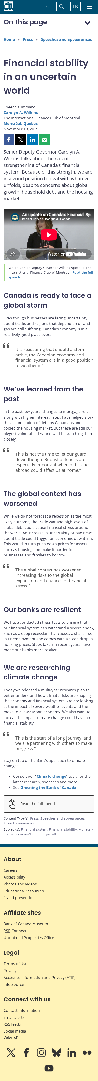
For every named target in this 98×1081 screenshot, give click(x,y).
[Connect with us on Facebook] (26, 1056)
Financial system (34, 829)
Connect (15, 930)
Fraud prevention (19, 897)
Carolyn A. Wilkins (21, 112)
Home (9, 39)
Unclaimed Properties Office (29, 937)
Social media (15, 1031)
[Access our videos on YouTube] (49, 1071)
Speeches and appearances (66, 39)
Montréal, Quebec (21, 123)
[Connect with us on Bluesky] (57, 1056)
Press (28, 39)
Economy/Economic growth (36, 834)
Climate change (51, 776)
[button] (9, 139)
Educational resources (24, 891)
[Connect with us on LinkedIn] (72, 1056)
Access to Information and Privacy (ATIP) (40, 977)
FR (75, 6)
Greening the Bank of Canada (48, 787)
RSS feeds (12, 1024)
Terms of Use (15, 963)
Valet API (11, 1037)
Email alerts (14, 1017)
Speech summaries (19, 823)
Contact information (22, 1010)
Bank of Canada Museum (26, 924)
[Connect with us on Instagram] (41, 1056)
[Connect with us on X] (11, 1056)
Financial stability (63, 829)
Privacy (10, 970)
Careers (11, 870)
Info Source (14, 984)
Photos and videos (20, 884)
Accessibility (14, 877)
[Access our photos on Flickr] (87, 1056)
